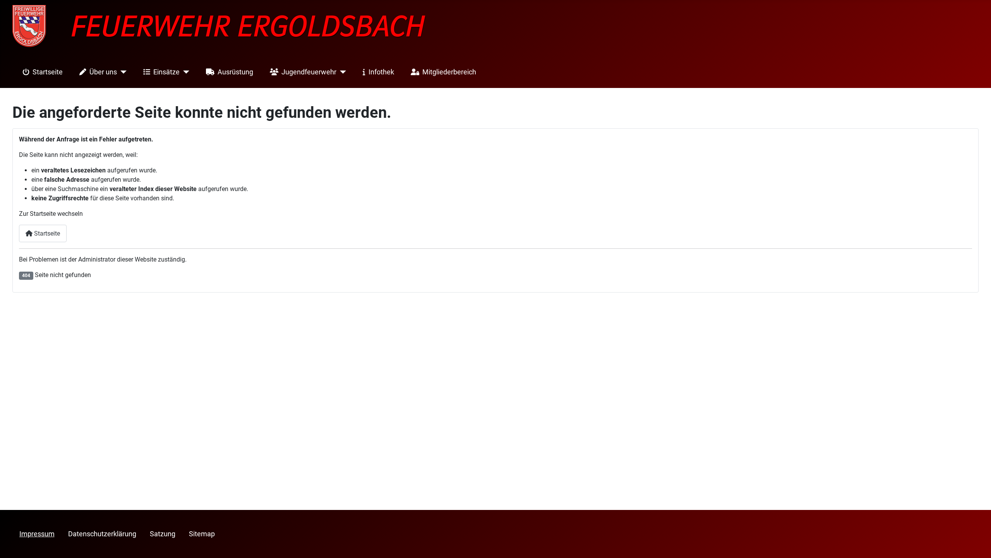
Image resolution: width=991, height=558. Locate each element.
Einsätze (166, 72)
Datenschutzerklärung (102, 534)
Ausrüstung (235, 72)
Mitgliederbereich (449, 72)
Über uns (103, 72)
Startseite (48, 72)
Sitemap (202, 534)
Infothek (381, 72)
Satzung (162, 534)
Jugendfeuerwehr (308, 72)
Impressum (37, 534)
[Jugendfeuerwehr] (341, 72)
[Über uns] (122, 72)
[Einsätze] (184, 72)
